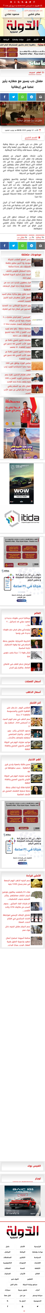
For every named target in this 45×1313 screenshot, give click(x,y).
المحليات (7, 1273)
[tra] (22, 849)
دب (30, 237)
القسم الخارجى (31, 137)
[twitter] (30, 2)
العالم (38, 72)
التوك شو (15, 1279)
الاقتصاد (37, 1262)
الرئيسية (37, 1246)
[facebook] (34, 2)
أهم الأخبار (34, 759)
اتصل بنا (22, 1300)
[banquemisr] (22, 52)
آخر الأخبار (35, 702)
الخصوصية (37, 1300)
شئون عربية (22, 1290)
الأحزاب (22, 1273)
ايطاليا (39, 237)
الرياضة (6, 39)
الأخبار (36, 39)
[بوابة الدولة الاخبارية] (22, 1201)
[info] (15, 2)
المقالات (7, 1268)
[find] (19, 2)
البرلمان (7, 1251)
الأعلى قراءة (33, 875)
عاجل (29, 39)
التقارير (22, 1257)
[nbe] (22, 63)
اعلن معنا (7, 1295)
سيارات (7, 1290)
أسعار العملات (33, 681)
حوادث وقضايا (18, 39)
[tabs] (11, 2)
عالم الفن (13, 1284)
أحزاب (37, 1290)
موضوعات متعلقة (31, 254)
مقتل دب (21, 237)
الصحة (22, 1268)
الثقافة (37, 1268)
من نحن (22, 1295)
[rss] (22, 2)
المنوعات (22, 1262)
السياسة (37, 1257)
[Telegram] (31, 97)
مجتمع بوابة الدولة (30, 1284)
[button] (3, 1200)
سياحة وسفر (37, 1295)
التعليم (30, 1279)
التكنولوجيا (7, 1262)
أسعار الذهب (33, 692)
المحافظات (7, 1257)
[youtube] (26, 2)
